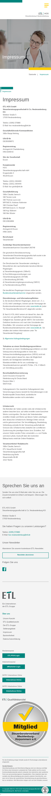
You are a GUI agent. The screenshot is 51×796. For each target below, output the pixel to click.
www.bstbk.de (35, 306)
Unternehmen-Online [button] (13, 680)
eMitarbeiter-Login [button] (13, 667)
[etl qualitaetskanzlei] (14, 699)
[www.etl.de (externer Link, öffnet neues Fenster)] (9, 595)
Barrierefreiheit (8, 635)
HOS (46, 13)
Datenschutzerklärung (11, 639)
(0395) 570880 (14, 532)
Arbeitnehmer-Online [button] (13, 691)
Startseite (32, 74)
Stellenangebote (9, 629)
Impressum (44, 74)
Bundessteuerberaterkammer (14, 293)
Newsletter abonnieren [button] (25, 555)
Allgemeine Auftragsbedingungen (17, 339)
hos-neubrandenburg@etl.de (19, 535)
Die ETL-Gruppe (9, 625)
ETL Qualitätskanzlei (11, 622)
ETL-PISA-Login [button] (14, 655)
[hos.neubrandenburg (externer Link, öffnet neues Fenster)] (4, 569)
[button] (46, 5)
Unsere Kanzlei (9, 618)
